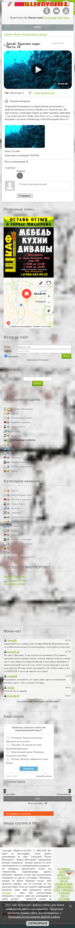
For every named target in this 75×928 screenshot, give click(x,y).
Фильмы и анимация (21, 462)
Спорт (14, 453)
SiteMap (64, 893)
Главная (8, 34)
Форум (63, 872)
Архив (39, 776)
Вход (66, 17)
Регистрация (50, 17)
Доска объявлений (63, 883)
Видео (17, 34)
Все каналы (16, 552)
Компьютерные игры (21, 417)
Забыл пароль (32, 360)
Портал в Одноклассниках (46, 10)
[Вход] (20, 176)
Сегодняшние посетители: (18, 813)
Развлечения (17, 444)
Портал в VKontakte (56, 10)
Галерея (63, 878)
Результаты (47, 776)
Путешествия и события (35, 34)
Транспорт (16, 457)
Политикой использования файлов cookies (34, 916)
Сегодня (64, 899)
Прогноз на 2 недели (14, 583)
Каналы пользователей (22, 557)
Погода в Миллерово (14, 576)
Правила (68, 890)
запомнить (13, 356)
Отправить (24, 195)
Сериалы (15, 448)
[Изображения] (25, 136)
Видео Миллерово (23, 409)
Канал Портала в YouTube (65, 10)
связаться (6, 892)
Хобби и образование (21, 466)
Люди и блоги (18, 426)
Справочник (63, 887)
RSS (60, 17)
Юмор (14, 471)
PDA (64, 896)
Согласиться (37, 923)
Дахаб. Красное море (44, 92)
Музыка (15, 431)
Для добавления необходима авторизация (37, 701)
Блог (57, 890)
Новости (63, 875)
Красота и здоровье (20, 422)
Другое (14, 413)
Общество (16, 435)
